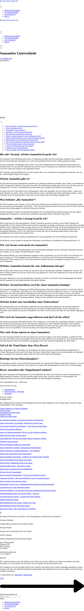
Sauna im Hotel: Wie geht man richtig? (13, 481)
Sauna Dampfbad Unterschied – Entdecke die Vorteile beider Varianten (24, 457)
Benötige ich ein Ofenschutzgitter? (17, 148)
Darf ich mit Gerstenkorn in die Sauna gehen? (16, 454)
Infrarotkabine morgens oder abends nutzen (15, 506)
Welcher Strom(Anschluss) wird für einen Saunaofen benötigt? (25, 138)
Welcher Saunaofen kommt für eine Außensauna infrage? (23, 136)
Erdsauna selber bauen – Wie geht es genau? (15, 466)
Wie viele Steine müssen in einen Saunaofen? (21, 144)
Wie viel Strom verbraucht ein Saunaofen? (19, 134)
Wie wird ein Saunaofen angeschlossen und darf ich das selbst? (25, 142)
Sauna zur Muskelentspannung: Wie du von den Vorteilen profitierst (23, 432)
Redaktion (24, 408)
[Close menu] (1, 32)
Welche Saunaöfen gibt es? (14, 128)
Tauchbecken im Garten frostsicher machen (15, 487)
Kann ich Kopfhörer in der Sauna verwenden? (16, 460)
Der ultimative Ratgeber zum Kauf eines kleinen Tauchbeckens (22, 420)
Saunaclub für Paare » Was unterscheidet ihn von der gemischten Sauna (24, 478)
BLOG (6, 608)
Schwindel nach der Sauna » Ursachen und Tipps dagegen (20, 497)
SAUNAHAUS (10, 606)
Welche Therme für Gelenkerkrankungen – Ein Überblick (20, 451)
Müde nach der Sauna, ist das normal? (13, 435)
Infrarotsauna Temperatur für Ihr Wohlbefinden (16, 469)
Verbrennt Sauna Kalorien (9, 441)
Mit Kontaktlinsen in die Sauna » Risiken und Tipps (18, 503)
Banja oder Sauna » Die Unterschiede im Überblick (18, 509)
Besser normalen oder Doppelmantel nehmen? (21, 150)
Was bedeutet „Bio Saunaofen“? (15, 130)
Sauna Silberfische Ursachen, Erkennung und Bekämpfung (20, 448)
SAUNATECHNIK (11, 604)
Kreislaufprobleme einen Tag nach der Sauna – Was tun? (19, 493)
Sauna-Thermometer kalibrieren (11, 429)
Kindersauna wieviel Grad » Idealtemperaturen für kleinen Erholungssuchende (27, 484)
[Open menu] (1, 7)
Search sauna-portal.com (8, 594)
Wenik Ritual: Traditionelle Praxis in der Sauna (16, 463)
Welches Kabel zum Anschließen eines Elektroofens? (22, 140)
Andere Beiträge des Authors (10, 408)
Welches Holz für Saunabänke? (11, 472)
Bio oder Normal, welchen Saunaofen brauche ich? (21, 126)
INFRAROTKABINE (12, 602)
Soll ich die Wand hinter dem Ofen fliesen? (20, 146)
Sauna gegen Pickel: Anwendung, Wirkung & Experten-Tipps (21, 423)
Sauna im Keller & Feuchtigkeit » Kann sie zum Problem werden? (23, 475)
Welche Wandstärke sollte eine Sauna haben (15, 445)
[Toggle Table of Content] (1, 122)
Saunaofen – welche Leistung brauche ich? (19, 132)
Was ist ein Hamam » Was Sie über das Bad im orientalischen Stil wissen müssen (28, 490)
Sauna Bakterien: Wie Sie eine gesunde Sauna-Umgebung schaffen (23, 438)
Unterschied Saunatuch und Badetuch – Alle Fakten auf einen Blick (23, 426)
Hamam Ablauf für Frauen (9, 500)
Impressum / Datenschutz (23, 575)
